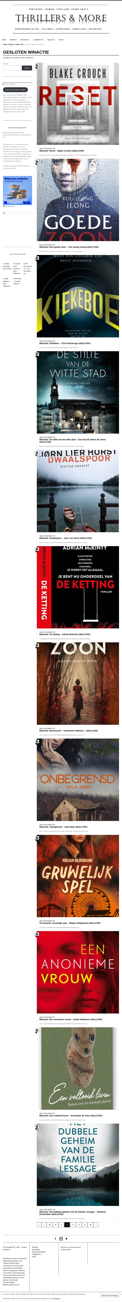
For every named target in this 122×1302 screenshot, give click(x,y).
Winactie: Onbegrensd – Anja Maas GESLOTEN (63, 827)
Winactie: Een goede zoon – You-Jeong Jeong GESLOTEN (69, 247)
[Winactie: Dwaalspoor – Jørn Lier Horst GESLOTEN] (78, 491)
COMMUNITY (38, 40)
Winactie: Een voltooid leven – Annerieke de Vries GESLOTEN (70, 1115)
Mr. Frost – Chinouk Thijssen (17, 281)
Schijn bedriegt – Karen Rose (7, 266)
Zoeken (27, 68)
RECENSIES (24, 40)
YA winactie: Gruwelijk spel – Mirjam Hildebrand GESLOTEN (69, 923)
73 (73, 1225)
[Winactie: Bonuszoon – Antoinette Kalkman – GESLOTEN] (78, 683)
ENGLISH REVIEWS (38, 1252)
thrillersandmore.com (11, 1285)
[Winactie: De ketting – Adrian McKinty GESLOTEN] (78, 587)
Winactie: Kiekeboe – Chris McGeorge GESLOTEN (64, 343)
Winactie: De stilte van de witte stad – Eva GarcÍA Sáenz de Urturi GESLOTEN (72, 440)
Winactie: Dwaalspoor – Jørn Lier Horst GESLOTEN (65, 538)
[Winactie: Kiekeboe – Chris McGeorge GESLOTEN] (78, 296)
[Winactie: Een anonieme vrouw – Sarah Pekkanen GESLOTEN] (78, 972)
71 (61, 1225)
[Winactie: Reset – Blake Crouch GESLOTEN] (78, 103)
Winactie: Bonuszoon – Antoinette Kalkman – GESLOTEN (68, 731)
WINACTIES (19, 44)
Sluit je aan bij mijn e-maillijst (15, 90)
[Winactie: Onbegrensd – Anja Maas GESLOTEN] (78, 780)
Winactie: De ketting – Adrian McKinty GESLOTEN (64, 634)
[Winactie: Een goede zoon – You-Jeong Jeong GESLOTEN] (78, 200)
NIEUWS (13, 40)
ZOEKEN (6, 64)
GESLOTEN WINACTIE (47, 148)
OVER (61, 40)
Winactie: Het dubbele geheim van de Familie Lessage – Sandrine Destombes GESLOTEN (72, 1213)
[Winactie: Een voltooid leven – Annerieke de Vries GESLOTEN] (78, 1068)
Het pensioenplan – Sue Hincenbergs (28, 268)
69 (49, 1225)
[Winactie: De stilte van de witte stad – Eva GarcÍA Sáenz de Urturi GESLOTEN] (78, 392)
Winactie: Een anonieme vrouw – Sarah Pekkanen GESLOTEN (70, 1019)
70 (55, 1225)
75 (84, 1225)
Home (5, 44)
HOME (4, 40)
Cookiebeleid (55, 1298)
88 (90, 1225)
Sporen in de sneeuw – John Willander (17, 268)
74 (79, 1225)
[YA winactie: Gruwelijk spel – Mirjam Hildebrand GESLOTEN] (78, 876)
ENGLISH (50, 40)
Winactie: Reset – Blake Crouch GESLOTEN (61, 151)
